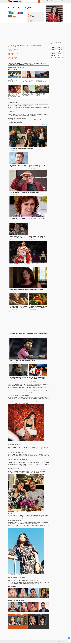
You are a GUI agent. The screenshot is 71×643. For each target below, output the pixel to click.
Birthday (51, 2)
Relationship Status (12, 54)
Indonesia (32, 16)
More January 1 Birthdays (18, 614)
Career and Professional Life (13, 49)
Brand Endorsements (12, 50)
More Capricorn (38, 614)
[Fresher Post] (15, 1)
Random (62, 2)
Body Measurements (12, 57)
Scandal (10, 56)
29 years (32, 19)
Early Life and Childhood (13, 46)
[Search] (39, 1)
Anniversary (47, 2)
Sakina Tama (11, 62)
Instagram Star (15, 4)
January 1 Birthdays (18, 627)
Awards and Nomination (13, 52)
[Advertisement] (35, 32)
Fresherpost (10, 4)
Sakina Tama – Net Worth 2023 (14, 53)
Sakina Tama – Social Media (14, 58)
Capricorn (32, 21)
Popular (55, 2)
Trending (58, 2)
